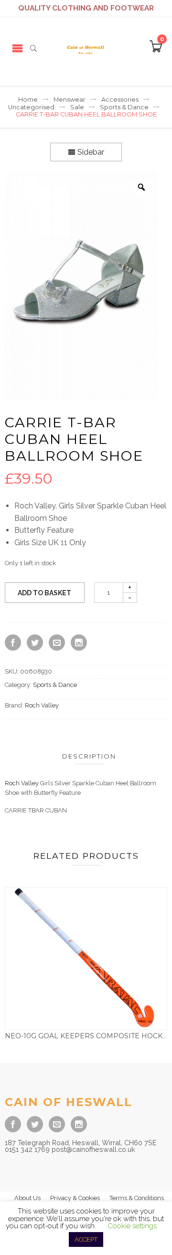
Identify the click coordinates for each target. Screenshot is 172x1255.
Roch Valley (42, 705)
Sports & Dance (124, 107)
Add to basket (44, 593)
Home (28, 99)
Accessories (120, 99)
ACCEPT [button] (86, 1239)
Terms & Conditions (136, 1198)
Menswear (70, 99)
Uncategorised (31, 107)
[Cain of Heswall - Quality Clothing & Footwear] (86, 47)
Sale (77, 107)
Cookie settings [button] (132, 1226)
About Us (27, 1198)
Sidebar (89, 152)
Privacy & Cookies (75, 1198)
